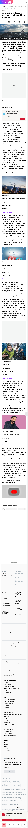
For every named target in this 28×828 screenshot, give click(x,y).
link (15, 573)
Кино (5, 697)
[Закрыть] (25, 813)
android (6, 781)
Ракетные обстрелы (9, 645)
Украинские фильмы (9, 701)
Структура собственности (18, 609)
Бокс (5, 742)
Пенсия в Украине (8, 692)
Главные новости (8, 628)
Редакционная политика (5, 595)
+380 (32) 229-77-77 (10, 806)
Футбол (6, 744)
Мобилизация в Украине (11, 662)
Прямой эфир (7, 632)
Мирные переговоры (9, 649)
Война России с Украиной (11, 643)
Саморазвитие (7, 722)
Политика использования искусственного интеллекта (5, 613)
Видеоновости (7, 634)
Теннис (6, 746)
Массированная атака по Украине (12, 653)
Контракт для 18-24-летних (10, 670)
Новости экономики (10, 680)
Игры (16, 616)
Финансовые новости (9, 686)
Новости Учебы (8, 712)
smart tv (6, 785)
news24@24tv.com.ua (7, 568)
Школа (6, 718)
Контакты (17, 603)
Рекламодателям (6, 603)
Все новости (7, 626)
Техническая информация (18, 601)
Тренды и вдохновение (10, 735)
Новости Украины (8, 630)
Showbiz (4, 6)
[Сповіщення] (26, 2)
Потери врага (7, 657)
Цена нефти (7, 682)
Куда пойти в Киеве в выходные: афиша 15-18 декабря (20, 6)
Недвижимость (8, 729)
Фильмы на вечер (8, 703)
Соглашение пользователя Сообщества (18, 593)
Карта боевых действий (10, 647)
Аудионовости (7, 636)
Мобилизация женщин (9, 668)
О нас (3, 590)
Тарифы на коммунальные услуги (12, 688)
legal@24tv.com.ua (19, 807)
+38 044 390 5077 (19, 568)
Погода (6, 638)
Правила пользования (7, 605)
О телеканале (5, 598)
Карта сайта (18, 614)
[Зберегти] (24, 22)
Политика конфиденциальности (7, 609)
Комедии (6, 705)
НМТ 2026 (6, 720)
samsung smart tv (16, 785)
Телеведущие (5, 600)
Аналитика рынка (8, 731)
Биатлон (6, 748)
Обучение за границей (9, 724)
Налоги (6, 690)
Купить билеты (7, 212)
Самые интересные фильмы (11, 699)
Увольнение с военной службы (11, 664)
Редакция (4, 592)
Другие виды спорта (9, 750)
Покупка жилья (8, 733)
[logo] (9, 2)
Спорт (6, 740)
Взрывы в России (8, 655)
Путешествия (10, 6)
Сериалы (6, 707)
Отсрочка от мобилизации (10, 672)
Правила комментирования (19, 597)
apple (16, 781)
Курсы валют (7, 684)
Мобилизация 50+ (8, 666)
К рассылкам (9, 771)
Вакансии (17, 606)
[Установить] (14, 816)
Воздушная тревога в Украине (11, 651)
